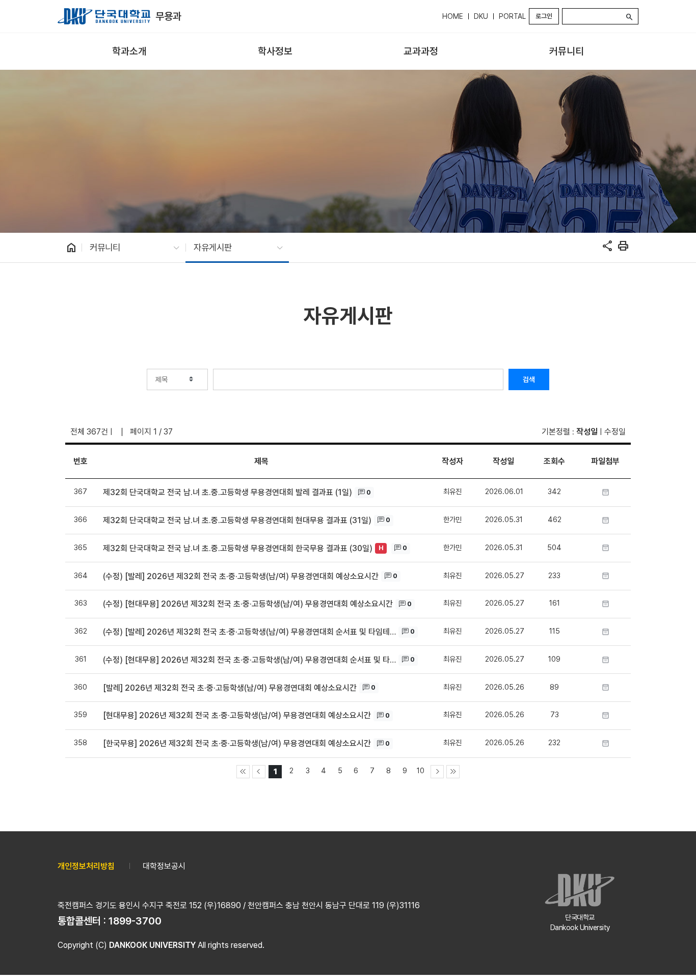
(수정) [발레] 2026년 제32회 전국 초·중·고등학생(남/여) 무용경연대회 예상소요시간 (241, 576)
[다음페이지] (437, 771)
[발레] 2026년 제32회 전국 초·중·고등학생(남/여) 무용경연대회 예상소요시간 (230, 688)
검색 (529, 379)
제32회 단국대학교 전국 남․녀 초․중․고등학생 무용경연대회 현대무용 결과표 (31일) (237, 520)
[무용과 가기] (104, 16)
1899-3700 (135, 921)
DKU (481, 16)
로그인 (544, 16)
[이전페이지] (258, 771)
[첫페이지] (243, 771)
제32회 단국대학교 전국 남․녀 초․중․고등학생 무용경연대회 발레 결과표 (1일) (227, 492)
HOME (452, 16)
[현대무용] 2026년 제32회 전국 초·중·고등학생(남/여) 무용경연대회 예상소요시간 (237, 715)
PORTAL (512, 16)
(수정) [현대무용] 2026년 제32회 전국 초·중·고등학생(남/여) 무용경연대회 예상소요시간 (248, 604)
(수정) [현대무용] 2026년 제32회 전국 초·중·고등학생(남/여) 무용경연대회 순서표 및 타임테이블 (249, 660)
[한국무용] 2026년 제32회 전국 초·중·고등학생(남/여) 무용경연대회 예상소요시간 (237, 743)
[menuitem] (129, 52)
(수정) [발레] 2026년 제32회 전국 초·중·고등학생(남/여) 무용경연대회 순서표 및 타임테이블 (249, 632)
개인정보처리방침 (86, 866)
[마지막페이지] (453, 771)
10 (420, 770)
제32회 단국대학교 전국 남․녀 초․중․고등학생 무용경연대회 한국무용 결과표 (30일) (237, 548)
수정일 (615, 432)
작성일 (587, 432)
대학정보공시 (164, 866)
